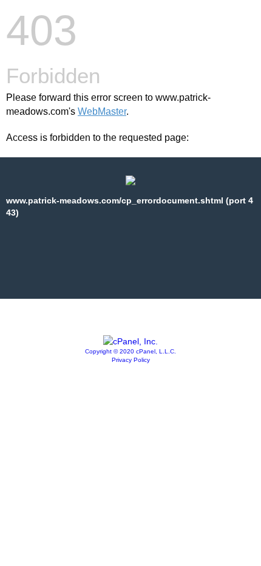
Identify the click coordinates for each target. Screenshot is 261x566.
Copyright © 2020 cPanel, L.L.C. (130, 351)
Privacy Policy (131, 359)
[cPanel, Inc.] (130, 341)
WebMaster (102, 111)
